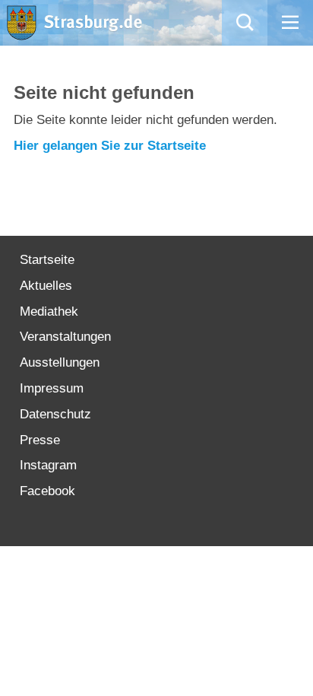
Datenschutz (55, 414)
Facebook (47, 491)
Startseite (47, 260)
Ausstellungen (60, 362)
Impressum (52, 388)
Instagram (48, 465)
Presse (40, 440)
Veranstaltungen (65, 336)
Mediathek (49, 311)
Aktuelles (46, 285)
